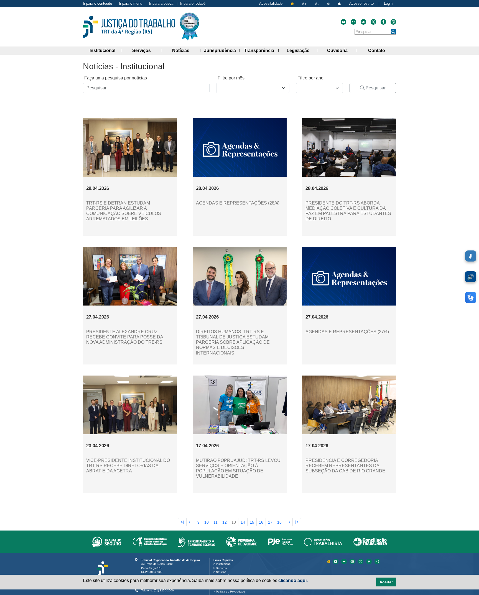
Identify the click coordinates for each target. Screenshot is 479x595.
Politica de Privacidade (231, 591)
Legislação (302, 50)
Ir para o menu (130, 3)
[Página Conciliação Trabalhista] (370, 542)
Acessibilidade (270, 3)
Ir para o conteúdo (97, 3)
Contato (382, 50)
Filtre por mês (231, 78)
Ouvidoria (342, 50)
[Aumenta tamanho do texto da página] (305, 3)
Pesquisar (375, 88)
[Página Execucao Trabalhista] (323, 542)
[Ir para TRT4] (129, 27)
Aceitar (386, 582)
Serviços (146, 50)
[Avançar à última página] (296, 522)
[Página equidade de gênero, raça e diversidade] (241, 542)
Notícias (186, 50)
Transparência (261, 50)
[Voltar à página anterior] (190, 522)
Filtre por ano (310, 78)
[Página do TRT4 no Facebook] (383, 22)
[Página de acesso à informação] (293, 3)
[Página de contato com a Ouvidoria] (353, 561)
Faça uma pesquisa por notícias (115, 78)
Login (388, 3)
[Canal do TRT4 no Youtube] (343, 22)
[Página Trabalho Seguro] (106, 542)
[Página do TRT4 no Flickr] (353, 22)
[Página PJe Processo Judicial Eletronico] (280, 542)
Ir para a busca (161, 3)
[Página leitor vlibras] (329, 3)
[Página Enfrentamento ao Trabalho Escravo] (196, 542)
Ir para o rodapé (192, 3)
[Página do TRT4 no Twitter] (373, 22)
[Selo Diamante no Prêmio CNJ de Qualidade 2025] (189, 26)
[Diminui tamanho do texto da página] (317, 3)
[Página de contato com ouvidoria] (363, 22)
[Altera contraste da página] (340, 3)
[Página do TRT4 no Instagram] (393, 22)
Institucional (106, 50)
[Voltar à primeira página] (182, 522)
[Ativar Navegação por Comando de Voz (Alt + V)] (470, 256)
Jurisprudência (222, 50)
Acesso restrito (361, 3)
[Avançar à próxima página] (288, 522)
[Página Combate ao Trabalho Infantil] (150, 542)
